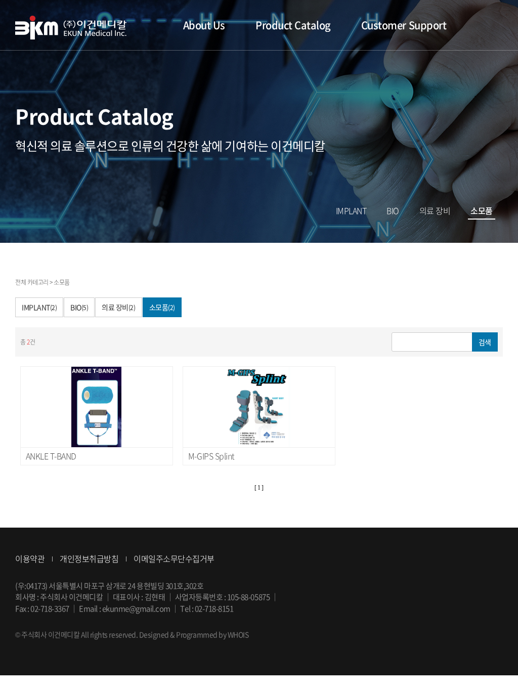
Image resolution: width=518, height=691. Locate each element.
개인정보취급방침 (89, 558)
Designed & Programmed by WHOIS (194, 634)
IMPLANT (351, 211)
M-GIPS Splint (211, 456)
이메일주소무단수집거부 (174, 558)
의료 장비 (435, 211)
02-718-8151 (214, 608)
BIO (392, 211)
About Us (204, 25)
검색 (485, 342)
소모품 (481, 211)
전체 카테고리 (32, 282)
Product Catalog (293, 25)
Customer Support (403, 25)
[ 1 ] (259, 487)
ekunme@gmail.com (136, 608)
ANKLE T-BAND (51, 456)
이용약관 (30, 558)
